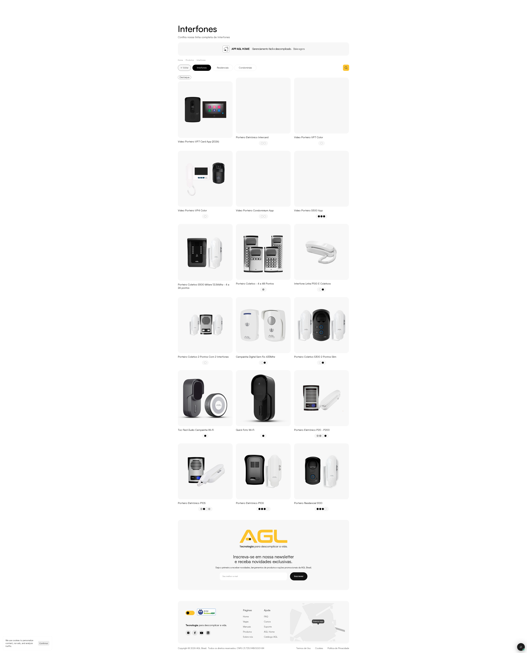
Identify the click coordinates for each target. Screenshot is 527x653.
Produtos (190, 60)
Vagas (246, 621)
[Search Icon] (346, 68)
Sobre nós (248, 636)
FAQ (266, 616)
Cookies (319, 648)
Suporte (268, 626)
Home (180, 60)
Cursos (267, 621)
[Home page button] (192, 620)
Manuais (247, 626)
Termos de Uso (303, 648)
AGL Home (269, 631)
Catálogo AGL (271, 636)
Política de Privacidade (338, 648)
